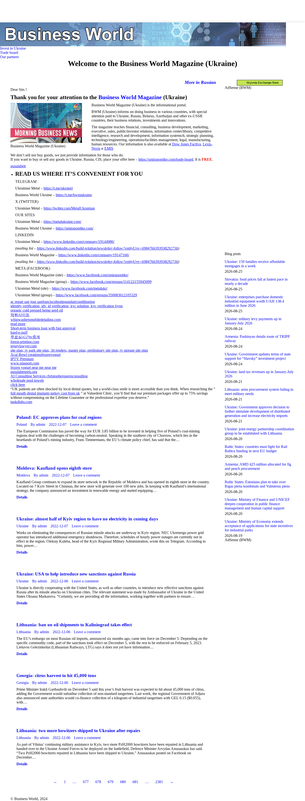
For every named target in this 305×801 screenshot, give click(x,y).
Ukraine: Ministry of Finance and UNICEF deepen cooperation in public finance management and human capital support (257, 504)
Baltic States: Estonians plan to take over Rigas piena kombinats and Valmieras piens (257, 484)
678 (98, 782)
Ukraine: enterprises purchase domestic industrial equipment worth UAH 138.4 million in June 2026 (254, 301)
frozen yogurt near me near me (33, 367)
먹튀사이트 (20, 315)
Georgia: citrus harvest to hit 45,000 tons (56, 675)
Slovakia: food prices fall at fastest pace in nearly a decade (256, 281)
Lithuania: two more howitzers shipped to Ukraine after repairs (78, 730)
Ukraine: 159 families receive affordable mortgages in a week (255, 264)
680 (123, 782)
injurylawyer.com (23, 346)
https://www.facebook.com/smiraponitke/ (97, 275)
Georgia (22, 683)
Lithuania (23, 632)
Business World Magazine (130, 97)
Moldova (23, 475)
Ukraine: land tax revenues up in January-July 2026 (259, 374)
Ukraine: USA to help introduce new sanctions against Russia (76, 573)
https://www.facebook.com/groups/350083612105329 (96, 295)
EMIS (108, 148)
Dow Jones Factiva (186, 144)
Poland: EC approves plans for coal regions (59, 417)
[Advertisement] (86, 10)
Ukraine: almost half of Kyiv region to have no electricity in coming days (87, 518)
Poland (21, 424)
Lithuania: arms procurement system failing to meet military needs (259, 391)
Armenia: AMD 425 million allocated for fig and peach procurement (258, 466)
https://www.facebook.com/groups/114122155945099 (111, 282)
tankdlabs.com (21, 402)
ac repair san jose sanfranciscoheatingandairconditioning (52, 302)
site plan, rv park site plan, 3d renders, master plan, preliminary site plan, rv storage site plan (79, 350)
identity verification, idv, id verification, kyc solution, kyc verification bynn (66, 306)
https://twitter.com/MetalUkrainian (69, 208)
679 (110, 782)
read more (17, 324)
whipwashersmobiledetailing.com (35, 320)
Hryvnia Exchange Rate (261, 82)
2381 (159, 782)
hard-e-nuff (18, 332)
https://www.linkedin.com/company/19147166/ (93, 255)
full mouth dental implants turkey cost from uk (45, 393)
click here (17, 385)
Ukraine (22, 526)
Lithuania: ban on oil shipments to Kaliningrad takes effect (74, 624)
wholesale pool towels (27, 380)
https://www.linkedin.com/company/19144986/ (79, 242)
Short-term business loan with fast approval (42, 328)
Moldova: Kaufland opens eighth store (54, 468)
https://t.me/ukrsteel (58, 188)
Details (21, 446)
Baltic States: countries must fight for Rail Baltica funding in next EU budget (256, 449)
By (37, 424)
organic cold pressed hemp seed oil (36, 310)
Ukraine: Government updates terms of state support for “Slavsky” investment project (258, 356)
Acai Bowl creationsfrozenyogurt (35, 355)
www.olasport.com (24, 363)
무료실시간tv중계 (25, 337)
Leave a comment (83, 424)
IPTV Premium (22, 359)
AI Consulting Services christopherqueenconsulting (49, 376)
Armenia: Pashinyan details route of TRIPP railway (257, 338)
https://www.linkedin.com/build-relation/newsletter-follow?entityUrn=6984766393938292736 (107, 248)
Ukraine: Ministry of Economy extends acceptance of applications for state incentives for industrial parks (259, 525)
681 (135, 782)
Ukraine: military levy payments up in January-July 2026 (253, 321)
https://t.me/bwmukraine (74, 195)
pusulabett (18, 166)
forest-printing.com (24, 342)
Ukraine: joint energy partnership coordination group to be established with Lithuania (259, 431)
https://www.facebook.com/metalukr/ (79, 288)
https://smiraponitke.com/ (74, 228)
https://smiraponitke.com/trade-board (165, 159)
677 (86, 782)
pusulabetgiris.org (23, 372)
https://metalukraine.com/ (62, 222)
